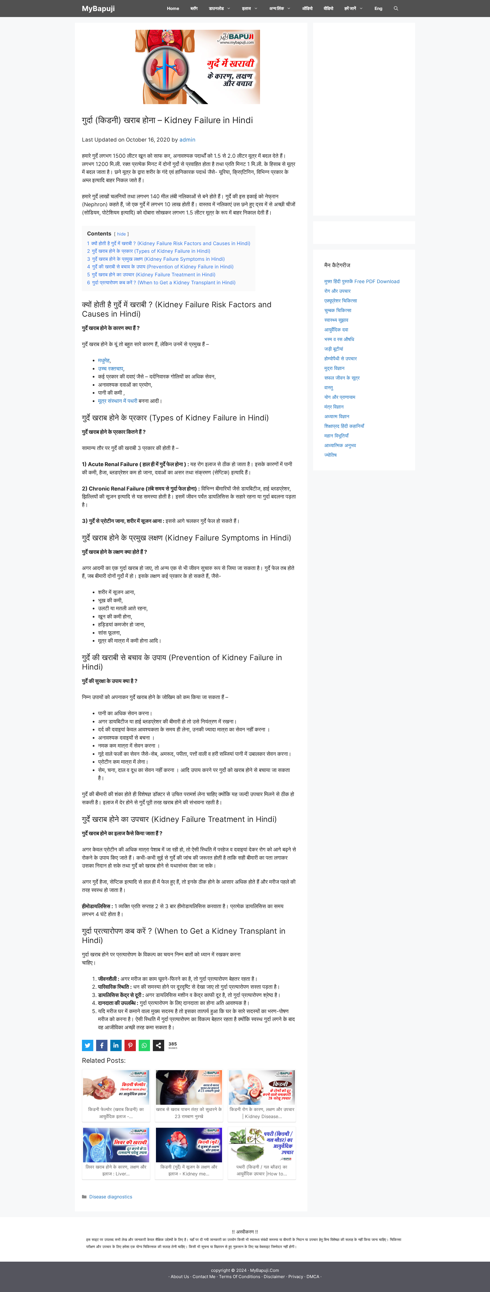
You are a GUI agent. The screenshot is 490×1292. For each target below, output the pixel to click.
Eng (379, 8)
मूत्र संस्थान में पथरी (117, 401)
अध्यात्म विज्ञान (336, 416)
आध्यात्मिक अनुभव (340, 445)
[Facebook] (101, 1045)
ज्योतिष (330, 455)
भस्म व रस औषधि (339, 339)
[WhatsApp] (144, 1045)
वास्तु (328, 387)
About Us (180, 1276)
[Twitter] (87, 1045)
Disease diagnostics (110, 1197)
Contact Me (204, 1276)
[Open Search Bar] (396, 8)
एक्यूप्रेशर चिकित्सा (340, 301)
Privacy (295, 1276)
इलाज (246, 8)
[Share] (158, 1045)
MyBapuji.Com (264, 1270)
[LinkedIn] (116, 1045)
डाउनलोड (216, 8)
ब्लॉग (194, 8)
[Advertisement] (364, 119)
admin (187, 139)
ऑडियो (307, 8)
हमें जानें (350, 8)
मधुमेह (103, 360)
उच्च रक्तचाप (110, 368)
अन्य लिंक (276, 8)
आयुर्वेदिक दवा (336, 330)
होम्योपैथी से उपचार (340, 358)
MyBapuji (98, 8)
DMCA (313, 1276)
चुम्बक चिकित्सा (337, 310)
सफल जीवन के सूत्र (342, 378)
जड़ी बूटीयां (333, 349)
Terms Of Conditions (239, 1276)
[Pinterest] (130, 1045)
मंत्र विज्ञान (334, 407)
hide (121, 234)
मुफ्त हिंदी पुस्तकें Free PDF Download (362, 281)
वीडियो (328, 8)
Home (173, 8)
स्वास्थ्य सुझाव (336, 320)
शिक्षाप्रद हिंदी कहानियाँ (344, 426)
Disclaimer (274, 1276)
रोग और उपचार (337, 291)
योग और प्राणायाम (339, 397)
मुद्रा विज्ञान (334, 368)
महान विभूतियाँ (336, 436)
